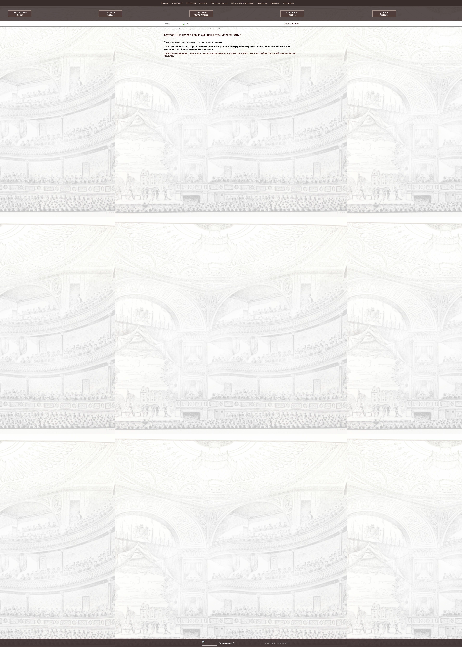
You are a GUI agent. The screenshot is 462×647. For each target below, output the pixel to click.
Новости (203, 3)
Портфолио (288, 3)
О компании (177, 3)
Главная (164, 3)
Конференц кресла (292, 13)
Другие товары (384, 13)
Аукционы (275, 3)
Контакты (262, 3)
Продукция (191, 3)
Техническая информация (242, 3)
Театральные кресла (20, 13)
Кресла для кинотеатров (201, 13)
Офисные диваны (110, 13)
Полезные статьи (219, 3)
